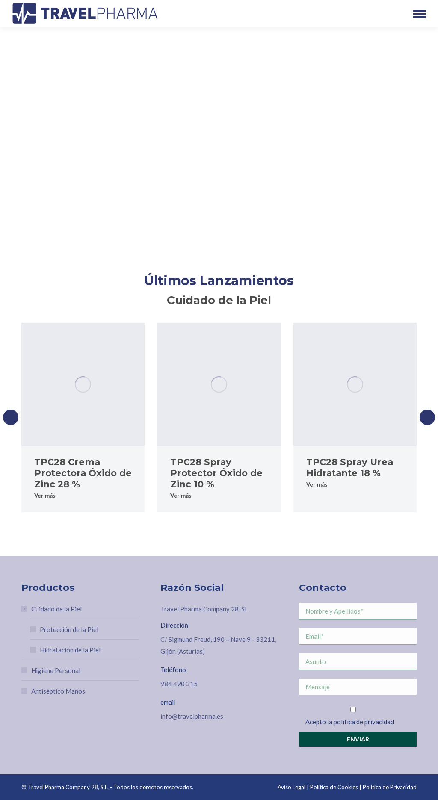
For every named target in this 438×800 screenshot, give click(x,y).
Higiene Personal (55, 670)
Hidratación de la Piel (70, 650)
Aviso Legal (291, 787)
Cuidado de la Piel (56, 609)
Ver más (45, 495)
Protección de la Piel (69, 629)
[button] (10, 417)
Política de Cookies (334, 787)
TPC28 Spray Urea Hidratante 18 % (349, 467)
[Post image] (83, 384)
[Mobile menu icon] (419, 14)
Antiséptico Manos (58, 691)
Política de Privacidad (390, 787)
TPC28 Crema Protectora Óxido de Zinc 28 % (83, 473)
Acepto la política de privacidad (349, 722)
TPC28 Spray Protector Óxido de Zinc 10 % (216, 473)
